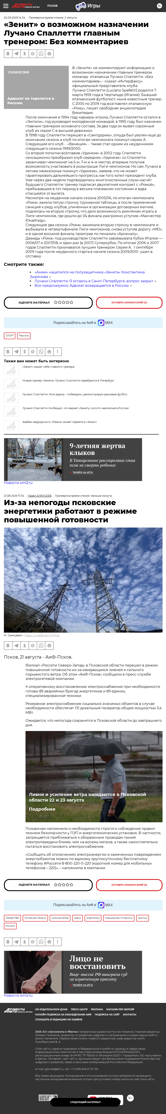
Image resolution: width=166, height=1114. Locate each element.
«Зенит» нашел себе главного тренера (48, 366)
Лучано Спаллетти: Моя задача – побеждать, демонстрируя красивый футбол (74, 394)
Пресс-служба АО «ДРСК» (42, 635)
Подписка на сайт (107, 1014)
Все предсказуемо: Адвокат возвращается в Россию (82, 286)
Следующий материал (85, 1102)
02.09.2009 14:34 (14, 17)
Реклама (97, 1009)
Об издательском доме (51, 1009)
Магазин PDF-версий (120, 1009)
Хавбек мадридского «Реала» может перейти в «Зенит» (59, 422)
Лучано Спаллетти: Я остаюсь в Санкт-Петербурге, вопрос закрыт (94, 281)
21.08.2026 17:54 (14, 495)
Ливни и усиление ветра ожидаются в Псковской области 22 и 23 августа (87, 797)
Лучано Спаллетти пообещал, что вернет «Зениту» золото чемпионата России (75, 408)
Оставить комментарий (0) (129, 302)
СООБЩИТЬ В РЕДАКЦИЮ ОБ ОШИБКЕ (58, 1019)
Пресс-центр (79, 1009)
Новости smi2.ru (18, 483)
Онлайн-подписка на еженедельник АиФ (63, 1014)
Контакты (129, 1014)
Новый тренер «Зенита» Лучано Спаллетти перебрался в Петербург (68, 380)
